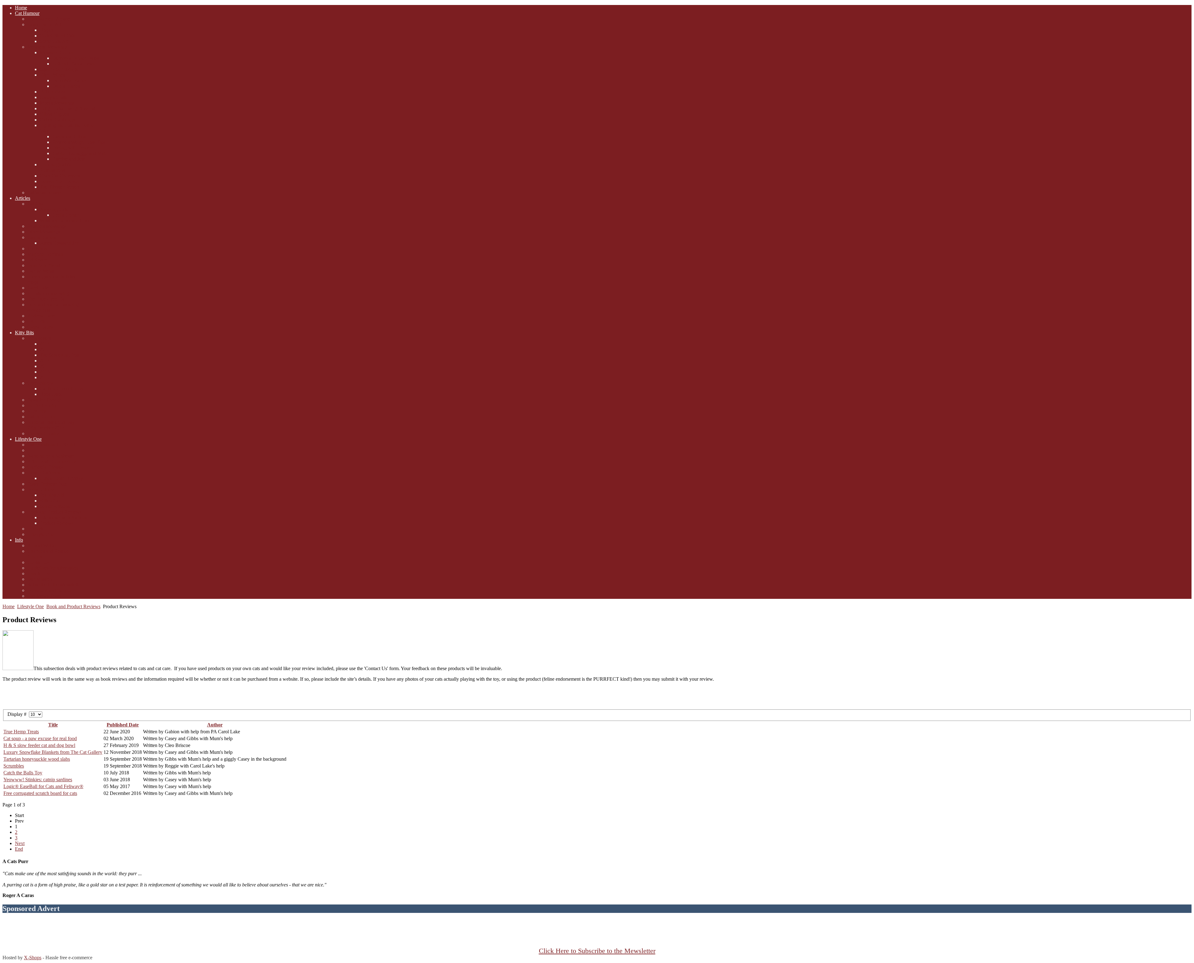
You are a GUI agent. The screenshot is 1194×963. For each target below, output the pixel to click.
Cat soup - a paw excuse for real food (40, 738)
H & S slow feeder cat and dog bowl (39, 745)
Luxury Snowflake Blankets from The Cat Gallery (52, 752)
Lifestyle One (30, 606)
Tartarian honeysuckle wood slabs (36, 759)
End (19, 849)
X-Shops (32, 957)
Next (20, 843)
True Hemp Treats (21, 731)
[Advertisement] (597, 933)
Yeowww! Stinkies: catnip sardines (37, 779)
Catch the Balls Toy (22, 772)
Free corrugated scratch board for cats (40, 793)
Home (8, 606)
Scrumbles (13, 765)
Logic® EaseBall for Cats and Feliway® (43, 786)
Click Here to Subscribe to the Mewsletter (597, 951)
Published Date (123, 724)
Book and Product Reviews (73, 606)
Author (215, 724)
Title (53, 724)
